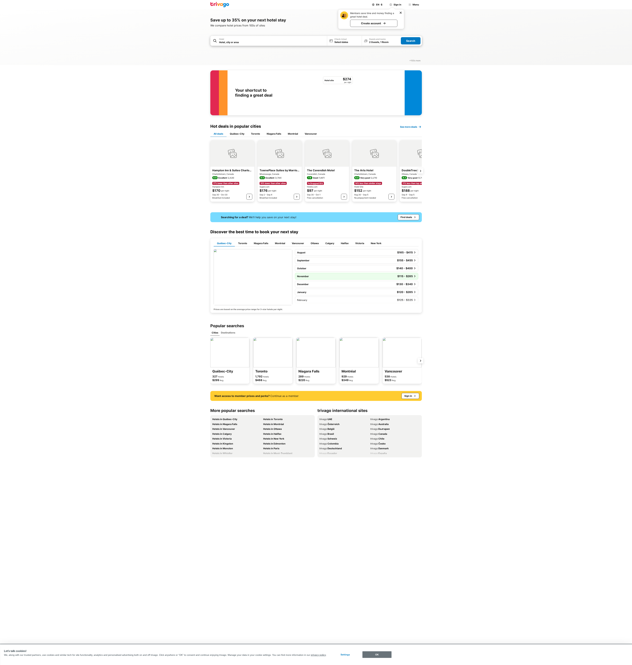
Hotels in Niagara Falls (224, 424)
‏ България (380, 428)
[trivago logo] (219, 4)
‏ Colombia (329, 443)
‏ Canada (378, 433)
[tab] (218, 134)
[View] (249, 197)
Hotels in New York (273, 438)
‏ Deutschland (330, 448)
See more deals (408, 126)
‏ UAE (325, 419)
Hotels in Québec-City (224, 419)
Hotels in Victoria (222, 438)
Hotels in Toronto (273, 419)
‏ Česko (378, 443)
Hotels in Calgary (222, 433)
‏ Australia (379, 424)
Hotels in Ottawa (272, 428)
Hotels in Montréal (273, 424)
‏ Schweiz (328, 438)
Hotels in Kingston (222, 443)
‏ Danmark (379, 448)
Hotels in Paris (271, 448)
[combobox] (272, 42)
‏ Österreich (329, 424)
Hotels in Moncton (222, 448)
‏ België (326, 428)
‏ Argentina (380, 419)
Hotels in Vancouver (223, 428)
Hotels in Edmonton (274, 443)
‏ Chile (377, 438)
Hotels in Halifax (272, 433)
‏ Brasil (326, 433)
